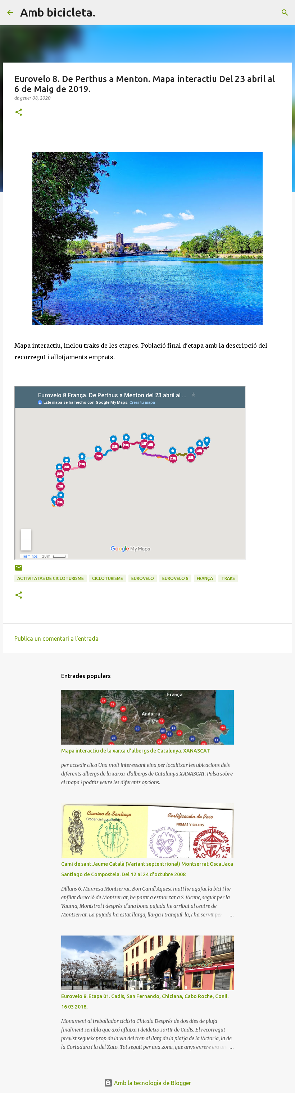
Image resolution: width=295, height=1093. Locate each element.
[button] (18, 113)
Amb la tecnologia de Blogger (152, 1083)
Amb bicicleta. (58, 12)
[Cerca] (105, 12)
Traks (228, 578)
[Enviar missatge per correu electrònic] (18, 570)
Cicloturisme (107, 578)
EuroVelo (142, 578)
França (205, 578)
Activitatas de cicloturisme (50, 578)
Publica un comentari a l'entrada (56, 638)
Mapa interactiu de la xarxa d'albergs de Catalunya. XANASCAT (135, 751)
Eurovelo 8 (175, 578)
